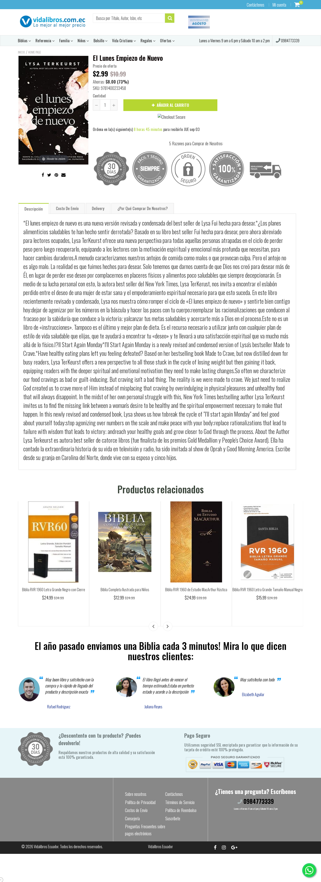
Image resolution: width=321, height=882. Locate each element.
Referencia (43, 40)
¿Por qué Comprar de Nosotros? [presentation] (142, 208)
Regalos (147, 40)
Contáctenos (255, 5)
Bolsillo (99, 40)
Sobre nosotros (135, 794)
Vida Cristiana (122, 40)
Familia (64, 40)
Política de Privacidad (140, 802)
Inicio (21, 52)
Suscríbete (172, 818)
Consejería (132, 818)
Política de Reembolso (180, 810)
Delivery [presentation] (98, 208)
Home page (34, 52)
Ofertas (166, 40)
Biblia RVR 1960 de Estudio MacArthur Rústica (267, 589)
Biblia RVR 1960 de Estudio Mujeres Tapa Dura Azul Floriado (54, 592)
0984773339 (289, 40)
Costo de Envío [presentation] (67, 208)
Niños (82, 40)
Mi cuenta (279, 5)
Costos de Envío (136, 810)
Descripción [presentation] (33, 209)
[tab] (33, 208)
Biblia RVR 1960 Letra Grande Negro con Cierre (124, 589)
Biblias (23, 40)
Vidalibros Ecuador (46, 846)
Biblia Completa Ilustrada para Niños (196, 589)
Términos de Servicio (180, 802)
